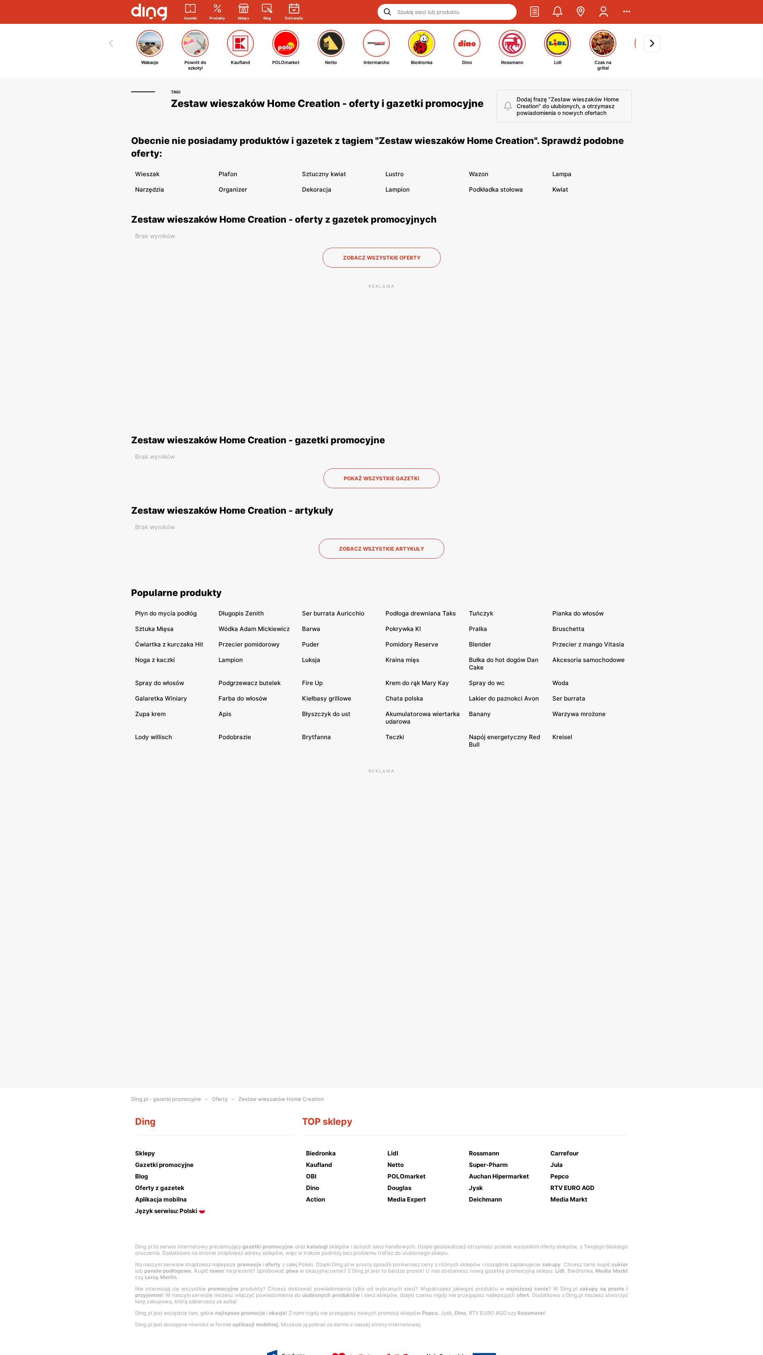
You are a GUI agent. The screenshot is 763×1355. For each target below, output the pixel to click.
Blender (480, 644)
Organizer (233, 189)
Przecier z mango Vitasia (588, 644)
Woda (560, 683)
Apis (225, 714)
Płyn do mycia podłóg (166, 613)
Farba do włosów (243, 698)
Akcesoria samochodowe (588, 660)
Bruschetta (568, 629)
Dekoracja (316, 189)
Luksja (311, 660)
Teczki (394, 737)
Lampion (397, 189)
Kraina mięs (402, 660)
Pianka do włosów (578, 613)
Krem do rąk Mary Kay (417, 683)
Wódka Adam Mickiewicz (254, 629)
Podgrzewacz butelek (250, 683)
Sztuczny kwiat (324, 174)
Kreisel (562, 737)
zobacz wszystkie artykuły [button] (381, 548)
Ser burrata (568, 698)
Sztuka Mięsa (154, 629)
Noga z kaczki (155, 660)
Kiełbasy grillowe (326, 698)
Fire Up (312, 683)
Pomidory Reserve (411, 644)
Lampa (561, 174)
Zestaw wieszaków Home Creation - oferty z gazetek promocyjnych (284, 219)
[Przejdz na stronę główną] (149, 12)
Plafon (228, 174)
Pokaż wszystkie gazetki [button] (381, 478)
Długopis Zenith (241, 613)
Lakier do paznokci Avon (504, 698)
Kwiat (560, 189)
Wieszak (147, 174)
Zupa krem (150, 714)
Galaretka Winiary (161, 698)
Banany (480, 714)
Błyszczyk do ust (326, 714)
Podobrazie (235, 737)
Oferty (220, 1099)
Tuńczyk (481, 613)
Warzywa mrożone (579, 714)
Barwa (311, 629)
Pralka (478, 629)
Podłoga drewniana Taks (420, 613)
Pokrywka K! (403, 629)
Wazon (478, 174)
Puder (310, 644)
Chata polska (404, 698)
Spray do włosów (159, 683)
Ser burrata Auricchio (333, 613)
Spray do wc (487, 683)
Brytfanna (316, 737)
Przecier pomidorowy (249, 644)
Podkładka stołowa (496, 189)
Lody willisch (153, 737)
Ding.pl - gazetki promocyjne (166, 1099)
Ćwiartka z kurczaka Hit (169, 644)
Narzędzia (149, 189)
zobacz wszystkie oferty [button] (381, 257)
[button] (534, 11)
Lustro (394, 174)
